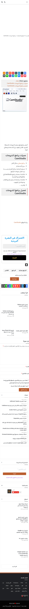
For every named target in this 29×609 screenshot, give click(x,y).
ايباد (3, 583)
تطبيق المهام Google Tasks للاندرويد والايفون (22, 531)
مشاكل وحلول (24, 591)
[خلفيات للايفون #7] (7, 544)
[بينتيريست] (13, 73)
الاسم (27, 366)
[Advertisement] (14, 19)
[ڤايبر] (10, 76)
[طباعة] (2, 286)
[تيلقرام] (13, 76)
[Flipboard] (22, 76)
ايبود (26, 585)
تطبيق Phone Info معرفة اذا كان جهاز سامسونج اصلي (8, 332)
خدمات (7, 588)
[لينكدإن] (19, 73)
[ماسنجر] (19, 76)
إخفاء (17, 81)
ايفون (22, 585)
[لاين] (7, 76)
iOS (26, 583)
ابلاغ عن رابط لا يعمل (7, 606)
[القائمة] (27, 2)
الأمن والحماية (8, 583)
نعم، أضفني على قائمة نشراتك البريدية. (19, 386)
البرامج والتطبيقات (20, 36)
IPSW (22, 583)
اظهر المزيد (14, 566)
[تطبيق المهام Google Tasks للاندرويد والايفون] (7, 533)
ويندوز (12, 591)
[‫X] (22, 73)
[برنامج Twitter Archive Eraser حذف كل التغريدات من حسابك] (7, 303)
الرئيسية (27, 36)
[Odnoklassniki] (4, 73)
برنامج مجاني (21, 163)
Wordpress (15, 583)
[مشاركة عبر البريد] (4, 76)
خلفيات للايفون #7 (23, 538)
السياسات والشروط (16, 606)
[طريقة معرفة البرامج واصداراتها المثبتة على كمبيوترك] (7, 509)
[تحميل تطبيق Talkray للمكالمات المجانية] (21, 300)
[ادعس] (14, 2)
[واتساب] (16, 76)
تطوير (12, 588)
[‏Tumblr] (16, 73)
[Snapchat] (14, 264)
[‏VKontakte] (7, 73)
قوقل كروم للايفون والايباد (22, 331)
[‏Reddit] (10, 73)
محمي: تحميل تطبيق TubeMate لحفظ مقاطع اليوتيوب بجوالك (22, 519)
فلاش (6, 270)
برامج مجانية (22, 270)
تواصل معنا (23, 606)
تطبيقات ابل (25, 588)
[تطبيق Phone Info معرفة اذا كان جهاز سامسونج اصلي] (7, 324)
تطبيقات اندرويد (17, 588)
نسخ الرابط (14, 279)
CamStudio (17, 222)
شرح (3, 588)
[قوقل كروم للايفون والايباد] (21, 324)
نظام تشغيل (17, 591)
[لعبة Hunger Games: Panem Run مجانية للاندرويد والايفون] (7, 557)
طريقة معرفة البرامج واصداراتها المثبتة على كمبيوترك (22, 505)
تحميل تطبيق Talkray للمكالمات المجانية (22, 305)
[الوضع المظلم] (5, 2)
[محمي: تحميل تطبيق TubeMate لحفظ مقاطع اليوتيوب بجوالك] (7, 522)
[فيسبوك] (25, 73)
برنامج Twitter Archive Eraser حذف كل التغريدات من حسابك (7, 312)
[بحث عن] (2, 2)
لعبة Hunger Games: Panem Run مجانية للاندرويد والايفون (22, 553)
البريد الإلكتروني (25, 373)
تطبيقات (7, 585)
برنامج (13, 270)
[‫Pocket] (25, 76)
